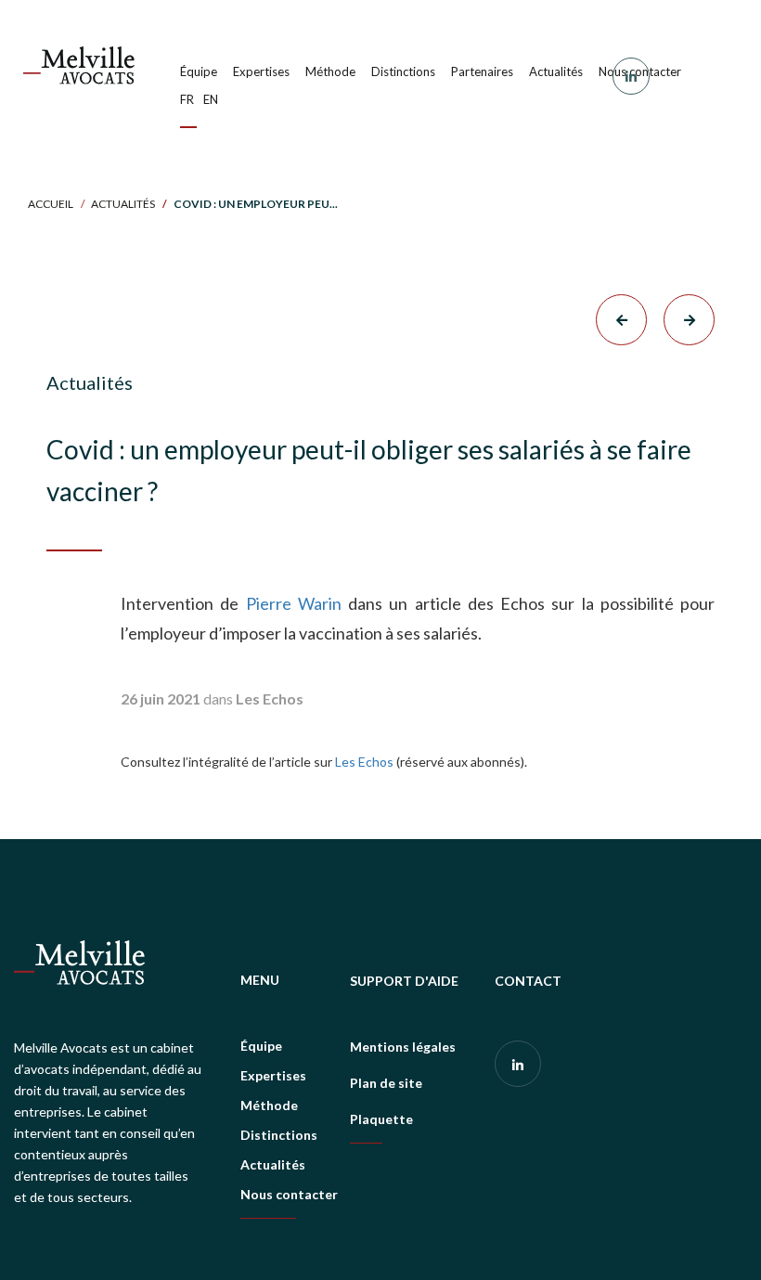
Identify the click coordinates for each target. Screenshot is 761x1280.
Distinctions (403, 71)
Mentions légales (403, 1046)
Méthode (330, 71)
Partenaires (482, 71)
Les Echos (364, 761)
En (210, 99)
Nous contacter (289, 1194)
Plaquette (381, 1119)
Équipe (198, 71)
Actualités (556, 71)
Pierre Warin (297, 603)
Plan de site (386, 1083)
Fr (187, 99)
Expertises (261, 71)
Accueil (50, 204)
